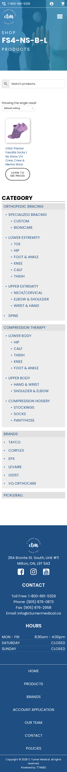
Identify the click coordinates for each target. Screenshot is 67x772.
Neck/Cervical (28, 292)
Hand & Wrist (26, 384)
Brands (11, 433)
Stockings (24, 407)
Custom (21, 221)
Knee (18, 263)
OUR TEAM (33, 722)
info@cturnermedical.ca (39, 613)
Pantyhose (24, 420)
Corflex (16, 450)
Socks (20, 413)
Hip (16, 250)
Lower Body (19, 335)
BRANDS (33, 696)
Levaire (15, 466)
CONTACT (33, 735)
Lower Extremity (24, 237)
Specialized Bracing (27, 214)
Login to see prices (17, 174)
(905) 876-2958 (37, 607)
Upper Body (19, 378)
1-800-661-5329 (19, 4)
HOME (33, 670)
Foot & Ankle (26, 256)
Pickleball (13, 495)
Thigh (19, 276)
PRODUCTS (33, 683)
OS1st (13, 475)
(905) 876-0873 (40, 601)
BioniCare (23, 227)
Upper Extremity (23, 286)
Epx (11, 458)
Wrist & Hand (26, 305)
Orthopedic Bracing (23, 206)
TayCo (14, 442)
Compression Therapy (25, 327)
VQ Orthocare (22, 483)
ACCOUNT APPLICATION (33, 709)
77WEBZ (41, 767)
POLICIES (33, 748)
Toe (17, 244)
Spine (13, 315)
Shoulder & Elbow (31, 390)
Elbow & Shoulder (31, 299)
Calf (18, 269)
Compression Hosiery (29, 400)
